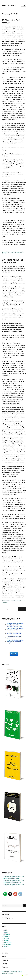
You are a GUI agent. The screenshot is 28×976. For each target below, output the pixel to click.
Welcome (6, 946)
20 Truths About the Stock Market (12, 261)
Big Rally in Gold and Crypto (11, 878)
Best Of (12, 252)
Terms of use (7, 944)
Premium (6, 940)
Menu (23, 5)
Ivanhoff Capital (9, 5)
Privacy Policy (7, 942)
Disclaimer (7, 934)
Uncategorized (18, 252)
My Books (6, 938)
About (5, 930)
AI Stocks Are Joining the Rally (12, 882)
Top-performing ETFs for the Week (14, 876)
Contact (6, 932)
